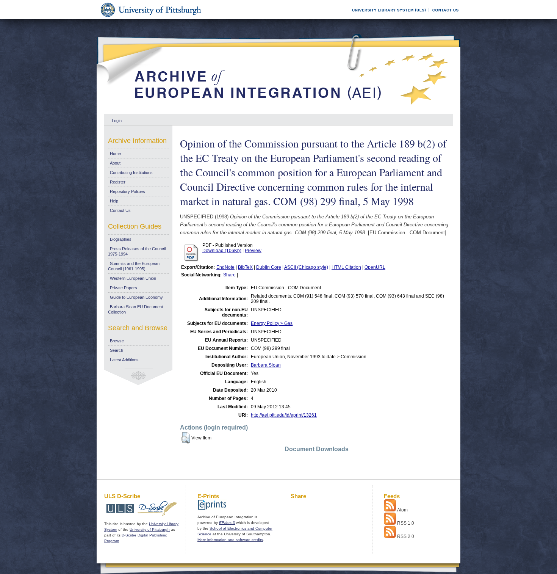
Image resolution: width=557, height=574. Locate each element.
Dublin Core (268, 267)
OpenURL (375, 267)
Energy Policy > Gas (272, 323)
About (115, 163)
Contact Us (120, 210)
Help (114, 201)
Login (117, 120)
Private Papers (123, 287)
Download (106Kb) (221, 250)
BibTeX (245, 267)
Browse (117, 341)
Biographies (120, 239)
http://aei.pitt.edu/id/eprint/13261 (284, 415)
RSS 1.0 (405, 523)
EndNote (225, 267)
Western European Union (133, 278)
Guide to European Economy (136, 297)
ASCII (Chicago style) (306, 267)
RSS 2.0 (405, 536)
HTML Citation (346, 267)
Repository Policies (127, 191)
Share (229, 275)
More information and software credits (230, 540)
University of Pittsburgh (150, 529)
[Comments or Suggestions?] (443, 18)
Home (115, 153)
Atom (402, 510)
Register (117, 182)
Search (116, 350)
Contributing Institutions (131, 172)
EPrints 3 (227, 523)
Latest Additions (124, 360)
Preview (253, 250)
